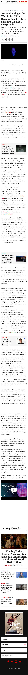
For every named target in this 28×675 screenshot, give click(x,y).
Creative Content (14, 10)
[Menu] (2, 1)
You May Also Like (11, 528)
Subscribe (23, 1)
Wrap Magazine (7, 655)
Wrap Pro (5, 644)
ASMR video (12, 332)
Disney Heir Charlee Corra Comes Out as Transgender (6, 342)
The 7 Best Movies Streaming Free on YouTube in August (6, 601)
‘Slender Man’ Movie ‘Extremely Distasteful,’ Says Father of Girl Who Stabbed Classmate (8, 149)
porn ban (12, 88)
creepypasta (8, 112)
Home (6, 10)
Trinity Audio (15, 64)
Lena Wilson (3, 35)
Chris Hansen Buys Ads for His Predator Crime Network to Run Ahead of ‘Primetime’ (8, 575)
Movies (21, 10)
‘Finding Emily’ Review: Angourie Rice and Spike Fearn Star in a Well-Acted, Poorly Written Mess (14, 556)
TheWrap (5, 639)
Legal (4, 650)
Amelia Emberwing (8, 565)
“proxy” (5, 212)
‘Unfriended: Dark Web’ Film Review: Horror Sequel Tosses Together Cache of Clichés (8, 259)
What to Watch (5, 597)
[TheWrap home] (12, 1)
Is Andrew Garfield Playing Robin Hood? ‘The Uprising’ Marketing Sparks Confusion (7, 588)
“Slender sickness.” (8, 214)
